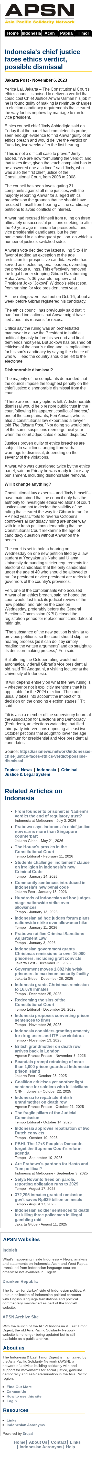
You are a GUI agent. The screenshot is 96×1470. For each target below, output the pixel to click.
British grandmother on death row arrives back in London (47, 1048)
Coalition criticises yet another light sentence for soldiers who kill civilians (51, 1084)
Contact (58, 1442)
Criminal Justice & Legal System (41, 772)
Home (13, 33)
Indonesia (31, 33)
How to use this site (24, 1396)
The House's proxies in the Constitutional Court (41, 849)
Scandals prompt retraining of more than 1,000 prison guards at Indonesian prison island (53, 1066)
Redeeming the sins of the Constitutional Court (40, 1002)
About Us (38, 1442)
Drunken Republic (20, 1281)
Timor (83, 33)
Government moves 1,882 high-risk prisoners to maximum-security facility (52, 971)
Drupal (28, 1434)
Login (12, 1401)
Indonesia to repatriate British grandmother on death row (43, 1099)
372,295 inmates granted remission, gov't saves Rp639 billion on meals (49, 1197)
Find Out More (19, 1387)
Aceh (50, 33)
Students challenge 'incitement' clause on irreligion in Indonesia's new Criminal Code (52, 867)
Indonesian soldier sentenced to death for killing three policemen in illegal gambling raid (52, 1215)
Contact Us (16, 1392)
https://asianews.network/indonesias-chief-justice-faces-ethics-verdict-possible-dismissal (48, 756)
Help (70, 1447)
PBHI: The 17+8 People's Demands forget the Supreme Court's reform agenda (48, 1148)
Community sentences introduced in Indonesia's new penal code (50, 884)
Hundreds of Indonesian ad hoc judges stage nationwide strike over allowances (53, 903)
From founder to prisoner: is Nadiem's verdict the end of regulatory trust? (52, 813)
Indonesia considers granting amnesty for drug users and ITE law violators (52, 1033)
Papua (66, 33)
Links (11, 1420)
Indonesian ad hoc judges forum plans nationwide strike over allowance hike (52, 920)
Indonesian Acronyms (26, 1425)
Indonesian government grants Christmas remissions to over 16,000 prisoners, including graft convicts (50, 954)
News (26, 770)
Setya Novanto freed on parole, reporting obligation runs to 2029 (46, 1181)
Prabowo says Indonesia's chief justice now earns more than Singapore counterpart (52, 831)
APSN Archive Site (21, 1317)
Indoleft (10, 1250)
